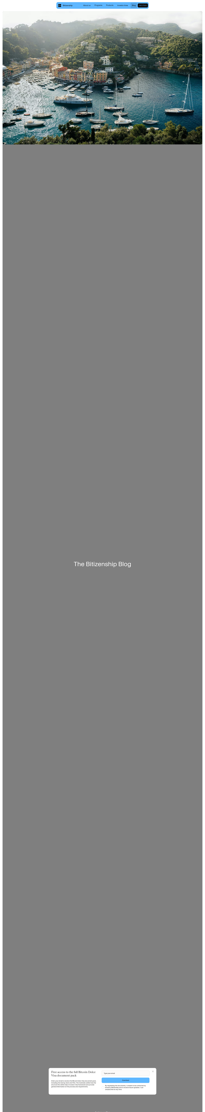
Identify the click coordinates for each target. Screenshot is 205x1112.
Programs (98, 5)
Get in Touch (143, 5)
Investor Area (122, 5)
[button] (98, 5)
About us (87, 5)
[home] (69, 5)
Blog (134, 5)
